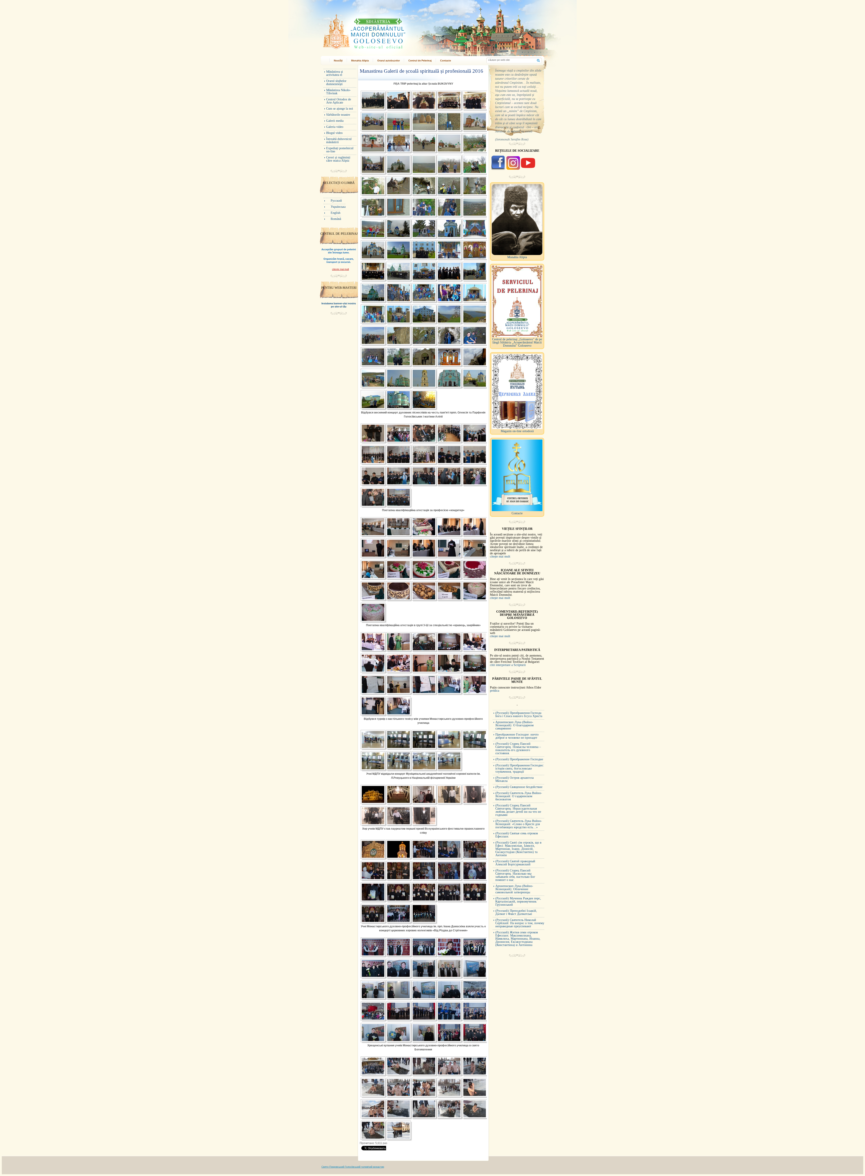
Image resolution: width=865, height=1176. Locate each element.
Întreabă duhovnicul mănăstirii (339, 140)
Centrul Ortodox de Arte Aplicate (338, 101)
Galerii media (335, 120)
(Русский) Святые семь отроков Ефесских (516, 835)
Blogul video (334, 133)
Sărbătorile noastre (338, 114)
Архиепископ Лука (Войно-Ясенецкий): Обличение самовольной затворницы (514, 889)
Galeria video (334, 127)
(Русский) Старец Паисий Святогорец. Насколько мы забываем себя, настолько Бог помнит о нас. (515, 875)
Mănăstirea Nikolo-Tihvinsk (338, 91)
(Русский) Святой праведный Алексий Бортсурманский (515, 863)
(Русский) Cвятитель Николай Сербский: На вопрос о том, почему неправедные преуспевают (519, 923)
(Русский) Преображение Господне (519, 759)
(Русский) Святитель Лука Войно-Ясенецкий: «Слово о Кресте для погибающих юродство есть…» (518, 824)
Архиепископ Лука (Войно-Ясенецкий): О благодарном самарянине (514, 725)
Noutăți (338, 60)
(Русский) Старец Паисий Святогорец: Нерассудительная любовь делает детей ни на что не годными (518, 810)
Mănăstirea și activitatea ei (334, 73)
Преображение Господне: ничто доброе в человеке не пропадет (517, 736)
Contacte (445, 60)
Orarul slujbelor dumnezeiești (336, 82)
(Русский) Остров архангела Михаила (514, 779)
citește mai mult (340, 269)
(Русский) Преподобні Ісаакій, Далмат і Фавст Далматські (516, 912)
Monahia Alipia (360, 60)
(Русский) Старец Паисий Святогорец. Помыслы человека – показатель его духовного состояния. (518, 748)
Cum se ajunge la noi (339, 108)
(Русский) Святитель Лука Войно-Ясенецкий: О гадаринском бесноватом (518, 796)
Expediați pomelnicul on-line (339, 150)
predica (494, 690)
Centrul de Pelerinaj (420, 60)
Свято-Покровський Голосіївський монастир (384, 30)
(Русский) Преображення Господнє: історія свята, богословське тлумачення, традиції (519, 768)
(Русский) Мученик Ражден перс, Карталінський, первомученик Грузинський (518, 901)
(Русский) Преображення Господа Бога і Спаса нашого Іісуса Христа (518, 714)
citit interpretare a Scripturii (508, 665)
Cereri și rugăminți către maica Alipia (338, 159)
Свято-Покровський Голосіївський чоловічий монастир (352, 1166)
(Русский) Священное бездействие (518, 787)
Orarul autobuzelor (388, 60)
